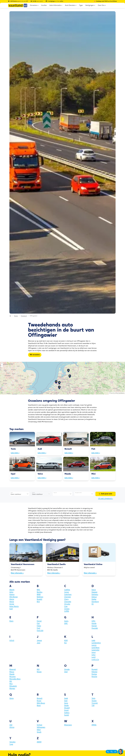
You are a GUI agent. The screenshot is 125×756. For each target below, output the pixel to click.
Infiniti (11, 640)
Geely (66, 621)
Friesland (24, 316)
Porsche (94, 676)
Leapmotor (95, 650)
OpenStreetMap (114, 393)
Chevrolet (67, 602)
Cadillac (67, 590)
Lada (93, 640)
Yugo (11, 744)
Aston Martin (14, 606)
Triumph (95, 703)
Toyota (94, 701)
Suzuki (66, 715)
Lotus (93, 655)
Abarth (11, 590)
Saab (66, 698)
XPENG (94, 725)
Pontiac (94, 674)
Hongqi (94, 626)
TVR (93, 705)
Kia (65, 643)
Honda (94, 623)
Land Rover (95, 647)
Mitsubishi (13, 686)
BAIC (38, 590)
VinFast (39, 725)
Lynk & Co (95, 659)
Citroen (66, 609)
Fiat (38, 623)
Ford (38, 628)
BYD (38, 602)
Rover (39, 705)
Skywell (67, 708)
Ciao (65, 606)
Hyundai (95, 628)
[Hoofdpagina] (10, 316)
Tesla (93, 698)
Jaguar (39, 640)
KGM (66, 640)
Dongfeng (95, 602)
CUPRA (66, 611)
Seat (65, 701)
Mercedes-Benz (14, 679)
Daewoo (94, 592)
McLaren (12, 676)
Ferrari (39, 621)
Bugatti (39, 599)
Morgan (12, 688)
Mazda (11, 674)
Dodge (94, 599)
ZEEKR (39, 742)
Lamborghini (96, 643)
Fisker (39, 626)
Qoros (11, 698)
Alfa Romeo (13, 597)
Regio (16, 316)
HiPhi (93, 621)
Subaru (66, 713)
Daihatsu (95, 594)
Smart (66, 710)
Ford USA (40, 630)
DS (93, 604)
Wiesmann (68, 725)
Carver (66, 592)
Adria (11, 592)
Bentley (39, 592)
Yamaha (12, 742)
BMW (39, 594)
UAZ (10, 725)
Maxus (11, 672)
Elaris (11, 621)
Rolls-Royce (41, 703)
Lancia (94, 645)
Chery (66, 599)
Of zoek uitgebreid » (105, 498)
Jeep (38, 643)
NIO (38, 669)
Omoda (67, 669)
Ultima (11, 727)
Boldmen (40, 597)
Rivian (39, 701)
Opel (66, 672)
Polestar (94, 672)
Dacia (94, 590)
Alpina (11, 599)
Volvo (39, 730)
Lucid (93, 657)
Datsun (94, 597)
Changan (67, 597)
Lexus (94, 652)
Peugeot (94, 669)
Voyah (39, 732)
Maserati (12, 669)
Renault (39, 698)
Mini (11, 684)
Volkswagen (41, 727)
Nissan (39, 672)
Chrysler (67, 604)
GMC (66, 623)
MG (10, 681)
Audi (11, 609)
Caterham (68, 594)
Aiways (11, 594)
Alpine (11, 602)
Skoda (66, 705)
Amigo (11, 604)
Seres (66, 703)
